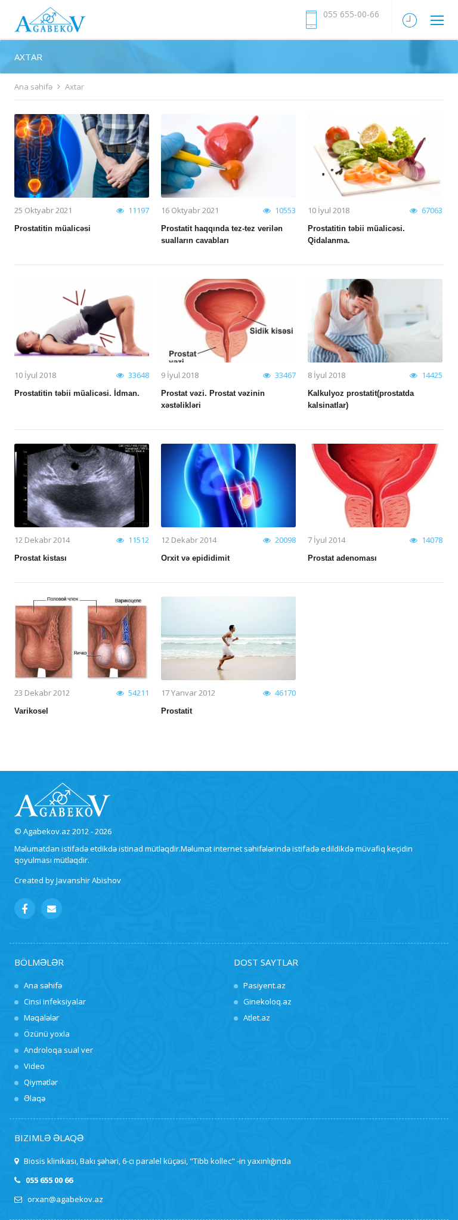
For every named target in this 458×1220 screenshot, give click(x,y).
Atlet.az (256, 1017)
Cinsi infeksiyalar (55, 1001)
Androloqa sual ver (58, 1049)
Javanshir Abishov (88, 880)
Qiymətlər (41, 1082)
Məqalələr (41, 1017)
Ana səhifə (33, 86)
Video (34, 1066)
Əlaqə (34, 1098)
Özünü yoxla (47, 1033)
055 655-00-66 (351, 14)
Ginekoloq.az (267, 1001)
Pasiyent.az (264, 985)
